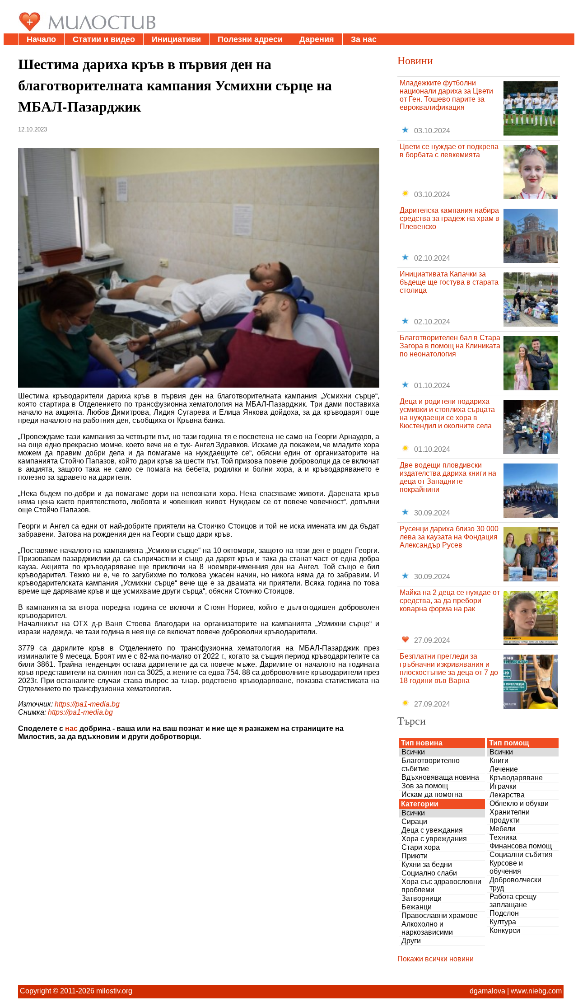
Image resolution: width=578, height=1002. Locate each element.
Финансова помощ (520, 846)
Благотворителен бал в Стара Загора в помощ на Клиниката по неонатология (450, 346)
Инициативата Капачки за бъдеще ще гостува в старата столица (449, 282)
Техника (503, 837)
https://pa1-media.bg (87, 704)
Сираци (414, 821)
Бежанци (416, 907)
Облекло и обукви (519, 803)
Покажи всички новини (435, 959)
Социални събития (521, 854)
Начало (41, 39)
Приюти (414, 856)
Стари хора (420, 847)
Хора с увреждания (434, 839)
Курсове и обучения (506, 867)
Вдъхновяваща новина (440, 777)
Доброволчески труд (515, 884)
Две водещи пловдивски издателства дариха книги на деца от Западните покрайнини (448, 477)
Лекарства (507, 795)
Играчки (503, 786)
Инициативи (176, 39)
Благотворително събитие (430, 765)
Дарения (316, 39)
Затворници (421, 898)
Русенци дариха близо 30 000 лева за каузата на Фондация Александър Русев (449, 537)
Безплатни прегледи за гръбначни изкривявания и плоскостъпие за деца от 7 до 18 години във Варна (449, 668)
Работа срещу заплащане (512, 900)
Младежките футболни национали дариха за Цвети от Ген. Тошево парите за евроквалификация (446, 95)
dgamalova (487, 991)
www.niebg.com (536, 991)
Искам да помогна (431, 794)
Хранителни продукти (509, 816)
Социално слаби (429, 873)
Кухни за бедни (426, 864)
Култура (502, 922)
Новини (415, 60)
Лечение (503, 769)
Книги (498, 760)
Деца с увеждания (432, 830)
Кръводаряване (516, 778)
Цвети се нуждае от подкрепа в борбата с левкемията (449, 151)
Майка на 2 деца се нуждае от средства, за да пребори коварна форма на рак (450, 601)
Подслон (504, 913)
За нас (364, 39)
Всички (413, 752)
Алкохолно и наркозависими (427, 928)
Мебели (502, 829)
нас (71, 728)
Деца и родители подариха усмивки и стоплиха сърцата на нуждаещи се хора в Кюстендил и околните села (447, 414)
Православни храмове (439, 915)
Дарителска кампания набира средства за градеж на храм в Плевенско (449, 218)
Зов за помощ (424, 786)
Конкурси (504, 930)
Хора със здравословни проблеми (441, 886)
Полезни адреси (250, 39)
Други (411, 941)
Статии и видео (104, 39)
